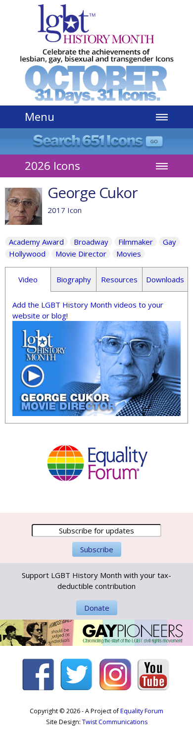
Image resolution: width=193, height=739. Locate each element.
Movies (128, 254)
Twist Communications (114, 722)
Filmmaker (135, 242)
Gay (169, 242)
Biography (73, 279)
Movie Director (80, 254)
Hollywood (27, 254)
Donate (96, 608)
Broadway (91, 242)
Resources (119, 279)
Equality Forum (141, 711)
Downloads (165, 279)
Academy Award (36, 242)
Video (28, 279)
